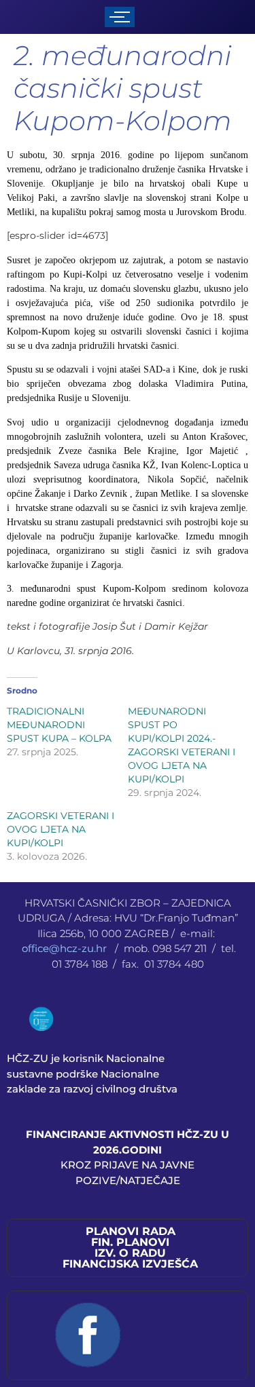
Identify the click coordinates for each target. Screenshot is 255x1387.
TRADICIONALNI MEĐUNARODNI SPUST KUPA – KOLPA (59, 724)
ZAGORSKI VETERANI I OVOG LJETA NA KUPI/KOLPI (60, 829)
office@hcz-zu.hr (65, 948)
